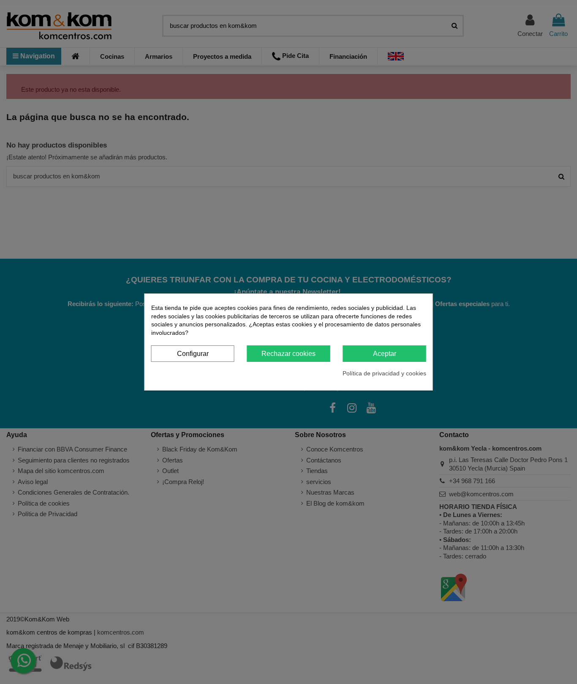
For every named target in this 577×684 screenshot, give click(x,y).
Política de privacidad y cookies (384, 373)
